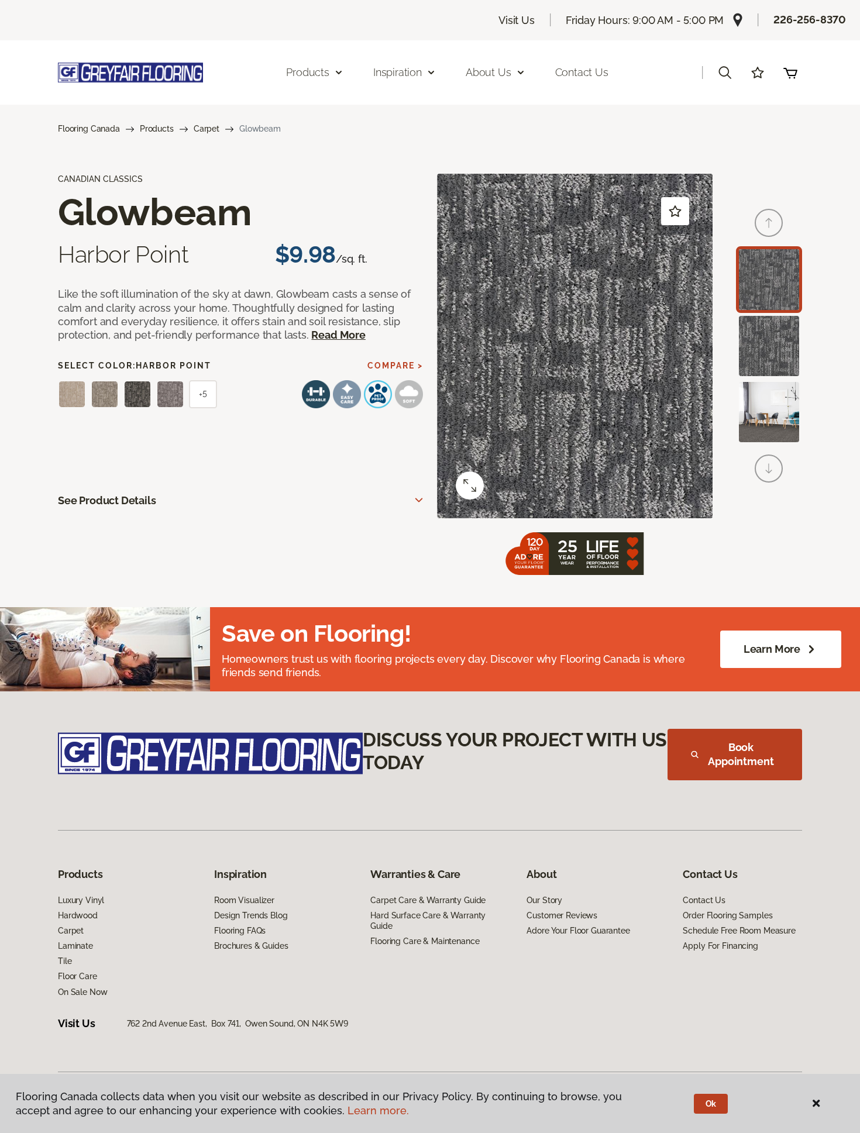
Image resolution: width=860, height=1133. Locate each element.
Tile (64, 961)
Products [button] (307, 72)
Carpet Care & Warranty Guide (428, 900)
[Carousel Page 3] (769, 412)
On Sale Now (82, 992)
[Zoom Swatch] (470, 485)
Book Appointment (740, 754)
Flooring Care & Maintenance (424, 941)
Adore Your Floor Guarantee (578, 930)
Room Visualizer (244, 900)
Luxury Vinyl (81, 900)
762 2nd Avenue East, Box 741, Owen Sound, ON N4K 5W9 (237, 1023)
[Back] (769, 223)
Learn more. (378, 1110)
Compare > (395, 365)
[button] (725, 72)
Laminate (75, 946)
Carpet (206, 128)
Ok (711, 1103)
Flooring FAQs (240, 930)
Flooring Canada (89, 128)
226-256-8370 (809, 19)
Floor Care (77, 976)
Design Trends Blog (250, 915)
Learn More (772, 649)
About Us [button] (488, 72)
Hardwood (78, 915)
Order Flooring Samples (727, 915)
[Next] (769, 468)
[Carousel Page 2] (769, 346)
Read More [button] (338, 335)
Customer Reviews (562, 915)
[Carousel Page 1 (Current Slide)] (769, 279)
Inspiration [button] (397, 72)
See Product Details (107, 500)
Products (157, 128)
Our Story (544, 900)
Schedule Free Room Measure (739, 930)
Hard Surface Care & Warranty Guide (428, 921)
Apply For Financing (720, 946)
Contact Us (581, 72)
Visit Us (516, 20)
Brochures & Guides (251, 946)
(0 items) (790, 73)
